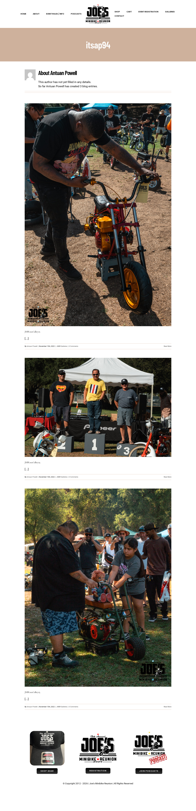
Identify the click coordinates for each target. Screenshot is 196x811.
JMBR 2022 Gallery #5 (32, 331)
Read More (167, 346)
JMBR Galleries (61, 346)
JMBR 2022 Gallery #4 (32, 462)
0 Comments (73, 346)
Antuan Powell (32, 346)
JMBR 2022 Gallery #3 (32, 692)
